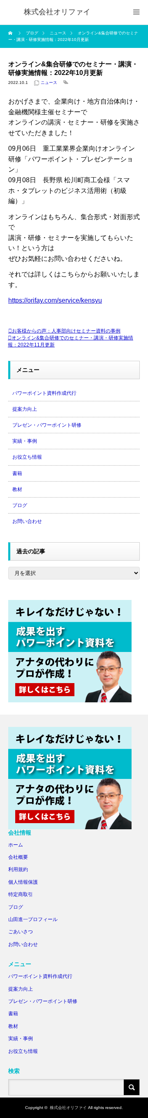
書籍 (17, 473)
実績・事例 (24, 441)
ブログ (19, 505)
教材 (17, 489)
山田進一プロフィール (33, 919)
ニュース (49, 82)
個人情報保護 (23, 882)
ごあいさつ (20, 932)
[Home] (11, 33)
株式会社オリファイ (68, 1107)
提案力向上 (24, 409)
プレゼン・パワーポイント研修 (46, 425)
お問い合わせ (27, 521)
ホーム (15, 845)
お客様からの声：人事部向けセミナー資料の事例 (66, 331)
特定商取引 (20, 894)
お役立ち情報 (27, 457)
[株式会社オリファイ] (57, 12)
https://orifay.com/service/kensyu (55, 300)
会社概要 (18, 857)
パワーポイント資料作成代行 (44, 393)
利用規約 (18, 869)
